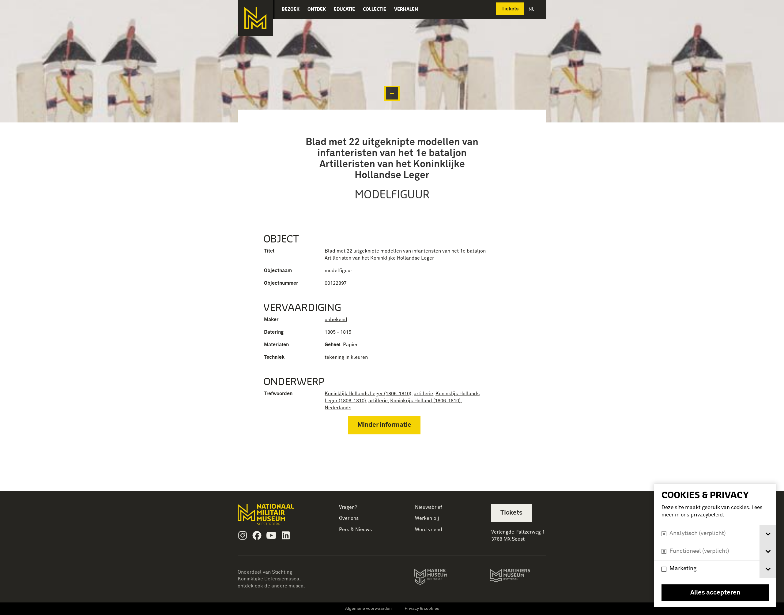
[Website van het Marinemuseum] (439, 578)
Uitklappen (392, 93)
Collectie (374, 9)
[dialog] (715, 545)
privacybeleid (707, 515)
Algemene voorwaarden (368, 608)
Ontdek (316, 9)
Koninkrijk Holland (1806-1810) (425, 400)
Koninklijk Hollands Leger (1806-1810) (368, 393)
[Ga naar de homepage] (255, 18)
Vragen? (348, 507)
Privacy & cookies (422, 608)
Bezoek (291, 9)
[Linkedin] (286, 535)
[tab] (768, 534)
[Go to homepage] (275, 517)
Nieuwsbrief (428, 507)
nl (532, 9)
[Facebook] (257, 535)
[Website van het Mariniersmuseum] (518, 578)
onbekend (336, 319)
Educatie (344, 9)
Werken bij (427, 518)
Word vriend (428, 529)
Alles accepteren (715, 593)
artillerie (423, 393)
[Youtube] (271, 535)
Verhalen (406, 9)
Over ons (349, 518)
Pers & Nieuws (355, 529)
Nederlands (338, 407)
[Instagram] (242, 535)
